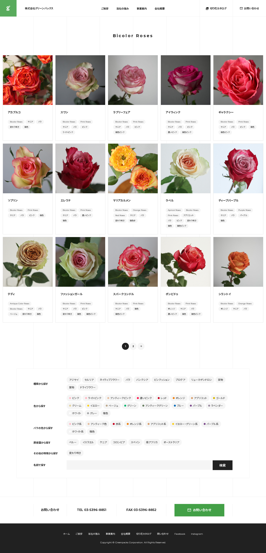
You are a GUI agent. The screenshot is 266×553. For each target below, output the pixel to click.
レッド (164, 398)
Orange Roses (139, 210)
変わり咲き (14, 127)
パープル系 (212, 424)
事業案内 (142, 8)
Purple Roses (244, 210)
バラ (40, 121)
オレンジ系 (136, 424)
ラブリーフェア (121, 112)
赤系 (118, 424)
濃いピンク (172, 132)
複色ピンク (119, 132)
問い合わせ (163, 533)
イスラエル (88, 442)
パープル (243, 215)
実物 (220, 379)
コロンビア (119, 442)
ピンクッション (162, 379)
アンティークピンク (120, 398)
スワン (64, 112)
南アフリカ (152, 442)
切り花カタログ (143, 533)
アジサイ (73, 379)
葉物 (71, 387)
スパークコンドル (123, 294)
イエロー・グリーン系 (186, 424)
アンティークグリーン (156, 405)
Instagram (197, 533)
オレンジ (171, 309)
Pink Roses (85, 121)
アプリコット (188, 215)
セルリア (89, 379)
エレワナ (66, 200)
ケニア (30, 121)
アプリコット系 (158, 424)
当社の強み (122, 8)
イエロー (95, 405)
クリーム (76, 405)
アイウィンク (173, 112)
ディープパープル (228, 200)
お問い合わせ (202, 510)
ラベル (170, 200)
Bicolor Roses (16, 121)
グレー (93, 413)
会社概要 (160, 8)
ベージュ (13, 314)
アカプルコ (14, 112)
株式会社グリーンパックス (8, 8)
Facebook (179, 533)
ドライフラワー (88, 387)
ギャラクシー (226, 112)
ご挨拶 (104, 8)
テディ (11, 294)
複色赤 (133, 220)
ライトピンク (68, 132)
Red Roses (120, 215)
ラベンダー (217, 405)
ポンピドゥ (172, 294)
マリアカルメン (122, 200)
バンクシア (142, 379)
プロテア (180, 379)
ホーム (66, 533)
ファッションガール (72, 294)
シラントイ (224, 294)
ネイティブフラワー (110, 379)
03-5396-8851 (95, 510)
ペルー (73, 442)
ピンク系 (77, 424)
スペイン (135, 442)
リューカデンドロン (201, 379)
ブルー (180, 405)
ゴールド (220, 398)
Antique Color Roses (19, 303)
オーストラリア (171, 442)
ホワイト (76, 413)
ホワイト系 (78, 431)
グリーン (131, 405)
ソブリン (13, 200)
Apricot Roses (174, 210)
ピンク (84, 127)
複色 (26, 127)
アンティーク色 (99, 424)
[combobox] (139, 465)
